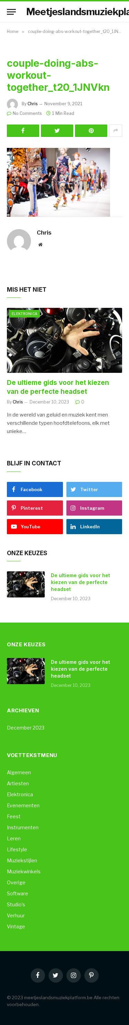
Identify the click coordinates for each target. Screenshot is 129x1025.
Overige (16, 882)
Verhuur (16, 915)
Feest (14, 816)
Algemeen (19, 772)
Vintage (16, 926)
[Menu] (11, 12)
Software (17, 893)
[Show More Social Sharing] (115, 131)
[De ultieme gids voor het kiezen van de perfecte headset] (64, 340)
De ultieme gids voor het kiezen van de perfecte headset (80, 582)
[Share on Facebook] (23, 131)
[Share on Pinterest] (91, 131)
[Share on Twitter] (57, 131)
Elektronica (24, 314)
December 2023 (25, 728)
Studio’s (16, 904)
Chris (33, 103)
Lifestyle (17, 849)
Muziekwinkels (24, 871)
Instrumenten (23, 827)
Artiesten (18, 783)
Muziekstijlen (22, 860)
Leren (14, 838)
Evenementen (23, 805)
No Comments (27, 113)
